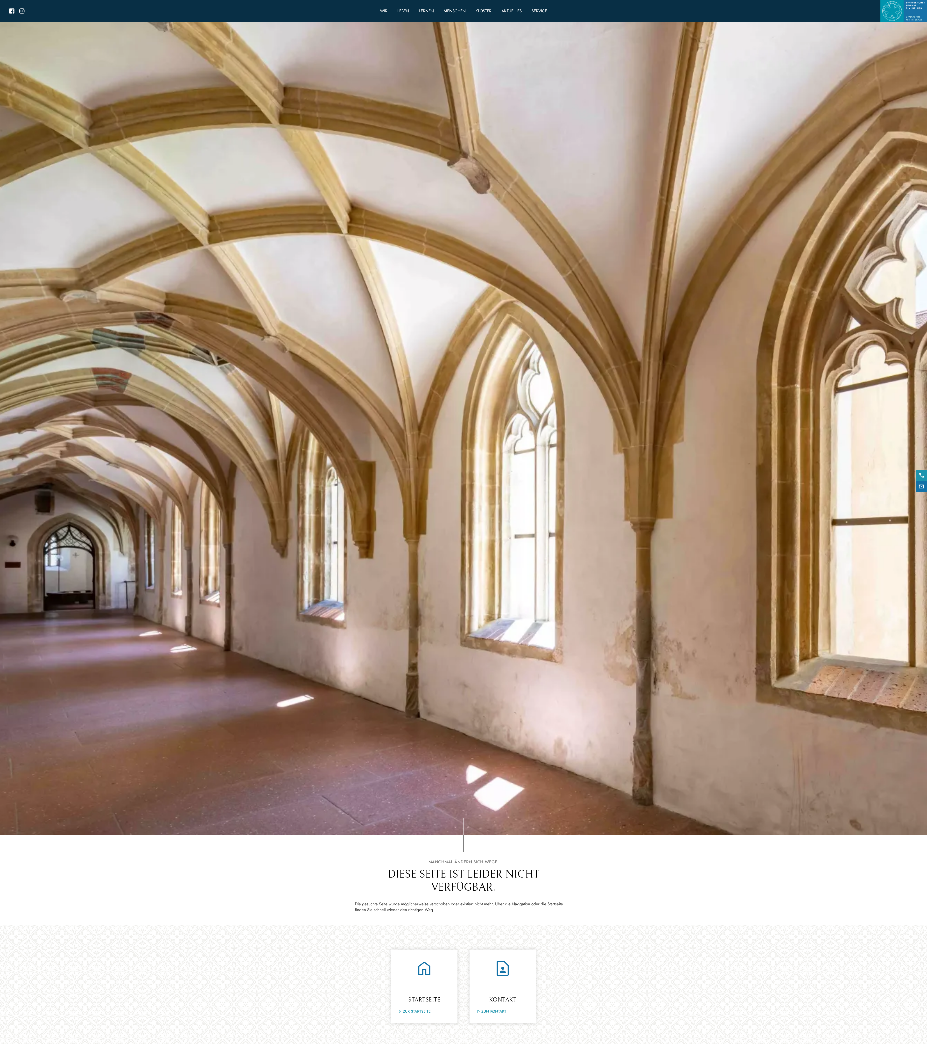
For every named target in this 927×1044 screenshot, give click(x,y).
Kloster (484, 11)
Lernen (426, 11)
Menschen (455, 11)
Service (539, 11)
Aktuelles (511, 11)
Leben (403, 11)
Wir (383, 11)
